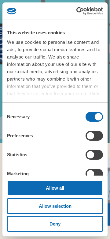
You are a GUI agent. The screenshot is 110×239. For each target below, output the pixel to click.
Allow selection (55, 206)
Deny (55, 223)
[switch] (94, 136)
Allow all (55, 188)
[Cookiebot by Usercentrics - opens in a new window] (77, 11)
